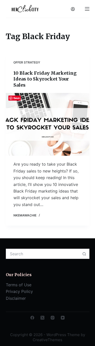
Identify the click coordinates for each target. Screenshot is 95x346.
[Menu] (87, 9)
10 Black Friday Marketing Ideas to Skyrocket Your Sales (45, 79)
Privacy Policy (19, 291)
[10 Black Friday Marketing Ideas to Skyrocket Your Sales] (47, 124)
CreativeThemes (47, 339)
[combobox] (43, 254)
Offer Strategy (26, 62)
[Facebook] (32, 318)
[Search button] (84, 254)
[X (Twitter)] (42, 318)
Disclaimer (16, 298)
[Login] (73, 9)
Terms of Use (18, 284)
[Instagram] (52, 318)
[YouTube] (63, 318)
